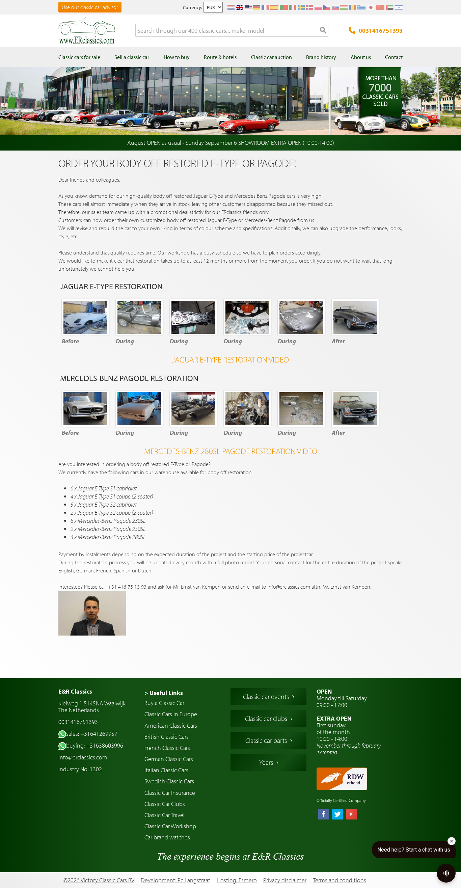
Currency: (192, 7)
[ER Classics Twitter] (337, 815)
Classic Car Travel (164, 815)
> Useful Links (163, 693)
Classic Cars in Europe (170, 714)
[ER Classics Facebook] (323, 815)
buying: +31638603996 (94, 745)
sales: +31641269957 (91, 733)
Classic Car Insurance (169, 793)
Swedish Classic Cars (169, 781)
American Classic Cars (170, 725)
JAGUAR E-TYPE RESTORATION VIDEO (230, 359)
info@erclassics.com (82, 757)
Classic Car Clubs (164, 804)
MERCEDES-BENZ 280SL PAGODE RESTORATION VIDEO (230, 451)
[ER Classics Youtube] (351, 815)
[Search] (323, 31)
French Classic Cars (167, 748)
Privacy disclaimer (284, 880)
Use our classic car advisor (90, 7)
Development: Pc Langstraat (175, 880)
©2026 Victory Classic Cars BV (98, 880)
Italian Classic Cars (166, 770)
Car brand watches (167, 837)
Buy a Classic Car (164, 703)
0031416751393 (381, 30)
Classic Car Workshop (170, 826)
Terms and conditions (339, 880)
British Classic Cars (166, 737)
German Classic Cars (168, 759)
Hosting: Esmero (237, 880)
